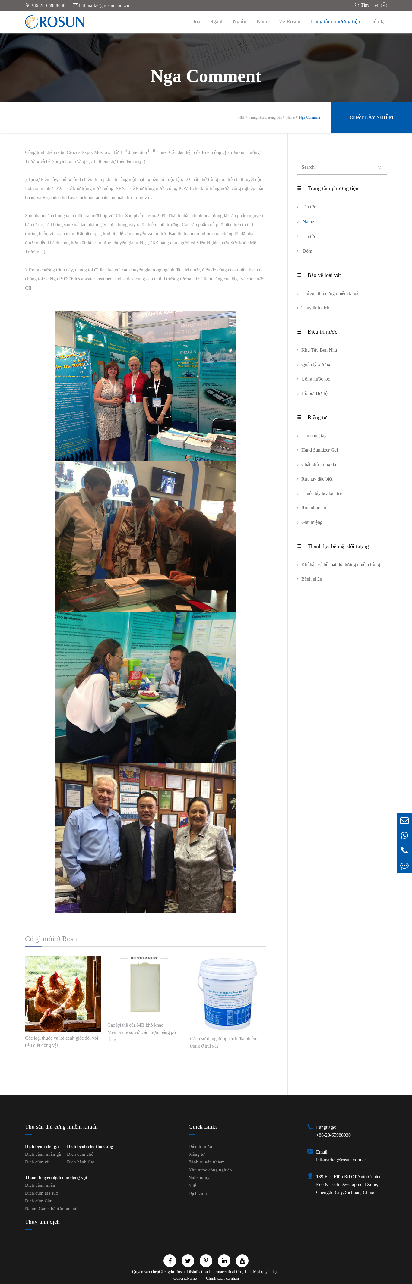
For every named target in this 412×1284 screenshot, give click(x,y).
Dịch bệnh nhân (40, 1185)
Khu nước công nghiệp (210, 1169)
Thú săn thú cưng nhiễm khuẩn (331, 293)
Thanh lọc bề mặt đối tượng (333, 546)
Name (263, 21)
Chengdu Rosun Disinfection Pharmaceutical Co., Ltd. (205, 1272)
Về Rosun (289, 21)
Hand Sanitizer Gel (319, 450)
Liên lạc (378, 21)
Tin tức (308, 206)
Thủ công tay (314, 435)
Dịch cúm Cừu (38, 1200)
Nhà (241, 117)
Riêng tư (312, 417)
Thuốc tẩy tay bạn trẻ (321, 493)
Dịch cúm (198, 1193)
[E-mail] (404, 820)
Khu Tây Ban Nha (319, 349)
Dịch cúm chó (80, 1154)
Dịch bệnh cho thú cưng (90, 1146)
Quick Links (203, 1126)
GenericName (185, 1278)
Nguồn (240, 21)
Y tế (192, 1185)
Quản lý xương (315, 364)
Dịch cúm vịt (37, 1162)
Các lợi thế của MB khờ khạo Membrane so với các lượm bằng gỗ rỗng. (141, 1032)
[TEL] (404, 850)
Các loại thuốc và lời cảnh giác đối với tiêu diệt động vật (61, 1041)
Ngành (216, 21)
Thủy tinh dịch (315, 307)
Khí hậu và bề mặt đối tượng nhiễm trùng (340, 564)
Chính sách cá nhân (222, 1278)
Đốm (306, 251)
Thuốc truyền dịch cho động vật (56, 1177)
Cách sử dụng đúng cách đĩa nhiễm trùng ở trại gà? (223, 1042)
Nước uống (199, 1177)
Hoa (195, 21)
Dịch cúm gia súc (41, 1193)
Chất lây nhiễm (371, 117)
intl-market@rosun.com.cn (101, 5)
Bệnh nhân (311, 578)
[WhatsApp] (404, 835)
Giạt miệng (311, 522)
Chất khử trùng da (318, 464)
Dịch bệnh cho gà (42, 1146)
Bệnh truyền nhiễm (207, 1162)
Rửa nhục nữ (313, 507)
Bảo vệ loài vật (319, 275)
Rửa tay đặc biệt (316, 478)
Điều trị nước (317, 332)
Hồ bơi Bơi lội (315, 393)
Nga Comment (309, 117)
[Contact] (404, 865)
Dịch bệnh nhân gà (43, 1154)
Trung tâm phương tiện (334, 21)
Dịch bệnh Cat (80, 1162)
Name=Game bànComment (50, 1208)
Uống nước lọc (315, 378)
